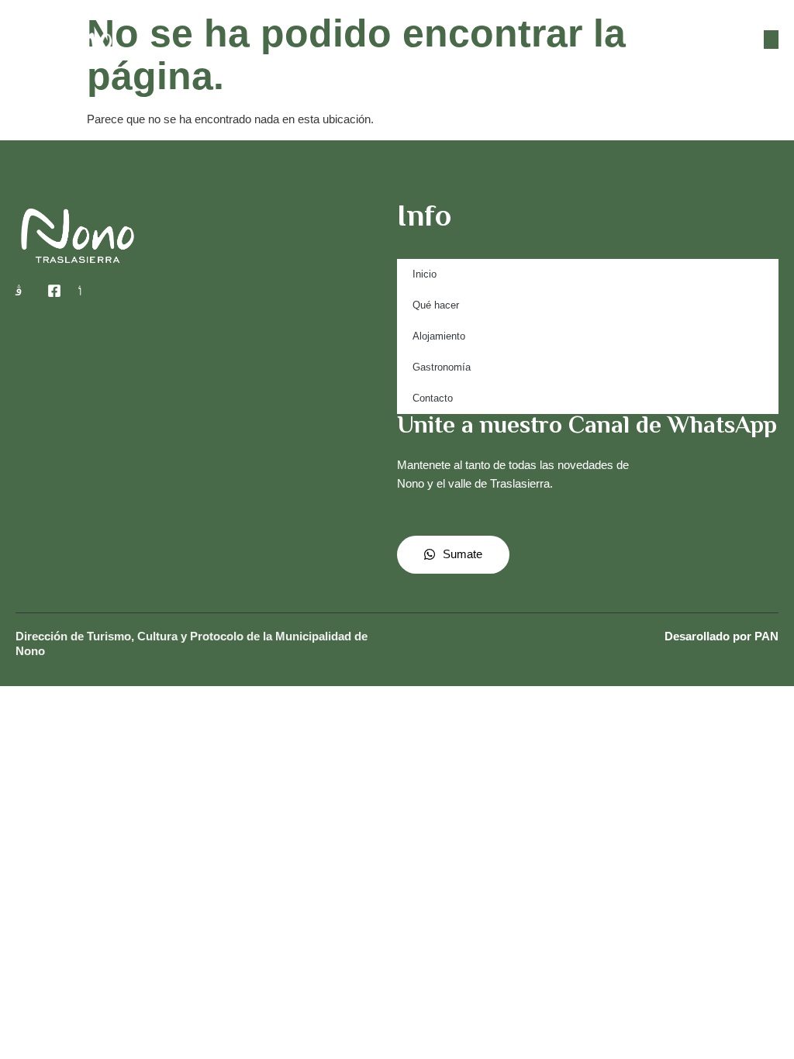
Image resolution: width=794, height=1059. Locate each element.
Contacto (433, 398)
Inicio (425, 274)
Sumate (462, 554)
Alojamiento (439, 336)
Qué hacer (436, 305)
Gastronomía (442, 367)
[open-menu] (771, 40)
